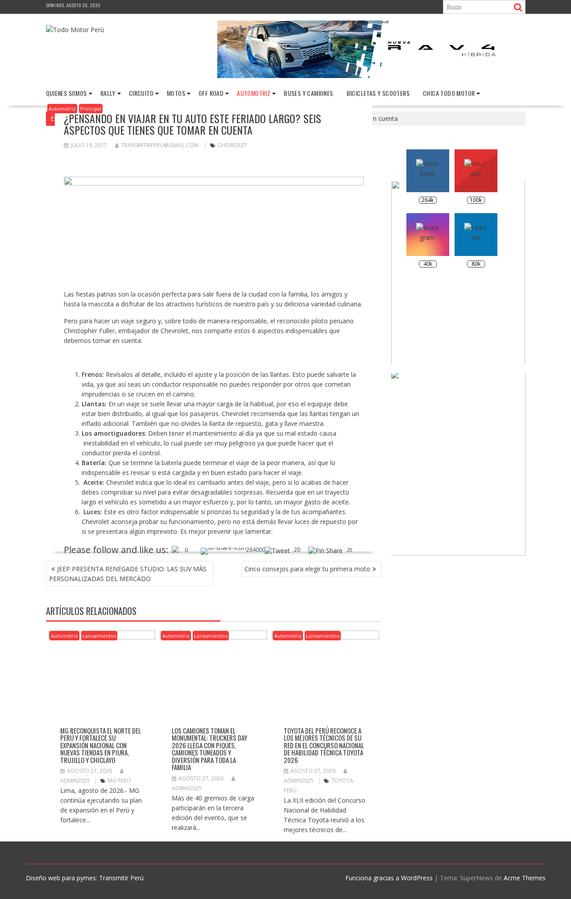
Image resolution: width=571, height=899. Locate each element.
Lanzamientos (99, 635)
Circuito (141, 93)
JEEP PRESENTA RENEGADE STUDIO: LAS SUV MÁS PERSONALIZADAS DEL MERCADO (128, 574)
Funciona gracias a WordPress (389, 878)
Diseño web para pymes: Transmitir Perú (85, 878)
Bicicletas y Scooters (378, 93)
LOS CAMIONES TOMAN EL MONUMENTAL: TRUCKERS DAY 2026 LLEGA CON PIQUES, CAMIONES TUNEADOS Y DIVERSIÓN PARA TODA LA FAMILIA (209, 749)
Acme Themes (525, 878)
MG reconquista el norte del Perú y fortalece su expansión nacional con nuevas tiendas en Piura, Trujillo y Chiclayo (100, 745)
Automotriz (253, 93)
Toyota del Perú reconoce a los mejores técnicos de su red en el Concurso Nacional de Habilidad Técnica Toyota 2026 (324, 745)
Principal (90, 108)
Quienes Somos (66, 93)
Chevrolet (232, 145)
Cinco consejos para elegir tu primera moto (307, 569)
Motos (176, 93)
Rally (108, 93)
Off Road (211, 93)
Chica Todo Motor (449, 93)
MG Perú (119, 780)
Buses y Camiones (308, 93)
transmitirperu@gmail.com (160, 145)
